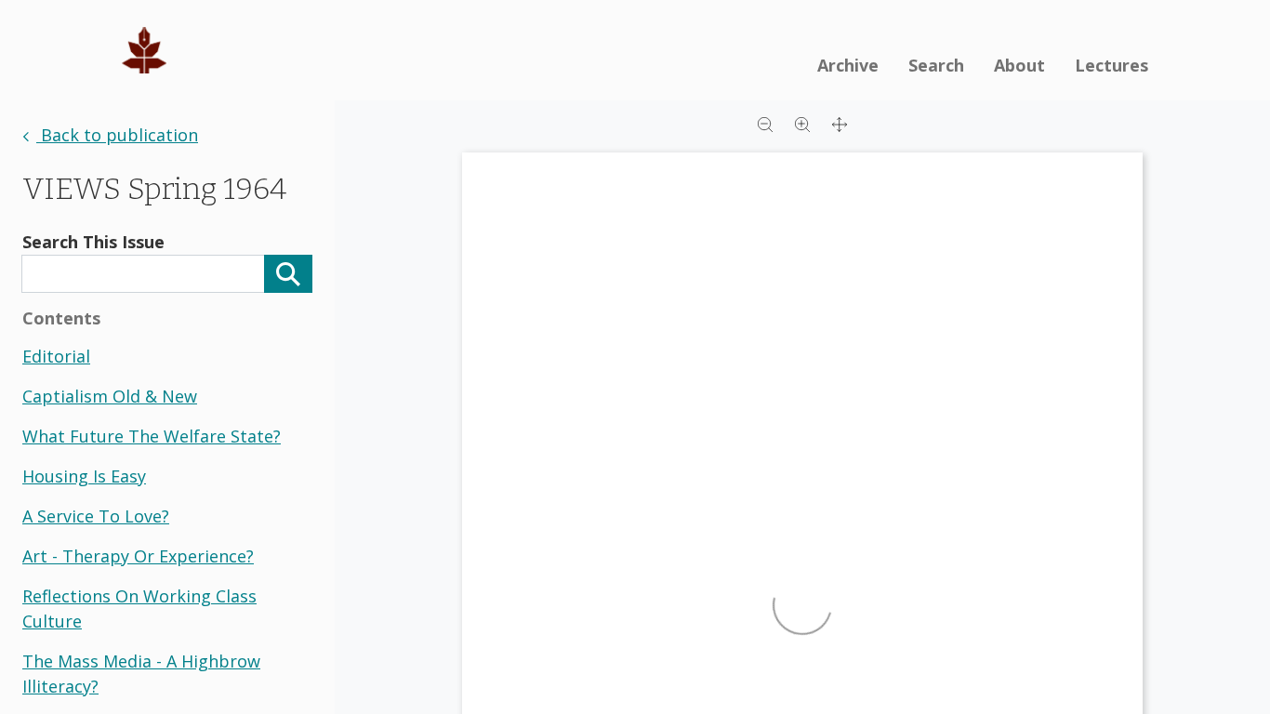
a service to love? (95, 516)
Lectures (1111, 65)
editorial (56, 356)
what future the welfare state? (151, 436)
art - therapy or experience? (138, 556)
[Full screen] (839, 123)
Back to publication (117, 135)
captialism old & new (109, 396)
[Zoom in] (802, 123)
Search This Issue (93, 242)
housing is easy (84, 476)
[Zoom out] (765, 123)
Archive (848, 65)
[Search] (288, 274)
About (1019, 65)
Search (936, 65)
